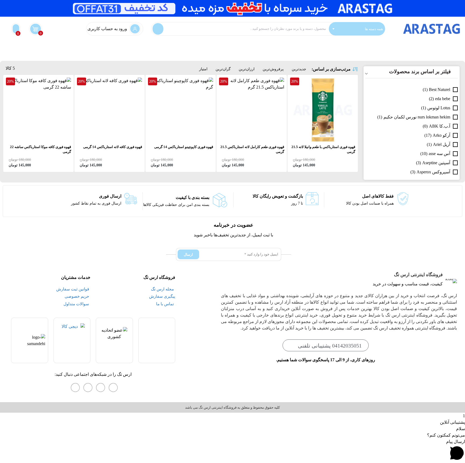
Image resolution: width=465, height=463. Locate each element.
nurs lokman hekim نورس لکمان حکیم (416, 117)
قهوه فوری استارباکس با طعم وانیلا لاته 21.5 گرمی (323, 149)
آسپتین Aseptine (436, 162)
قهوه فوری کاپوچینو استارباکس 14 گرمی (183, 147)
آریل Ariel (441, 144)
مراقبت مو (302, 46)
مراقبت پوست (330, 46)
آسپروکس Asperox (433, 172)
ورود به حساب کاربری (107, 28)
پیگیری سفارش (179, 46)
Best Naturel (439, 89)
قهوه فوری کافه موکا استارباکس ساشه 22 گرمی (40, 149)
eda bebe (442, 98)
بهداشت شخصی (403, 46)
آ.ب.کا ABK (439, 126)
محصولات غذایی (212, 46)
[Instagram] (113, 387)
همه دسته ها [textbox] (374, 29)
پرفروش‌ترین (273, 69)
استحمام (428, 46)
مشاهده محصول (340, 80)
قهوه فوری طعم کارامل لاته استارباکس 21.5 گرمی (252, 149)
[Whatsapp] (100, 387)
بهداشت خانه (452, 46)
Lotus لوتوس (438, 108)
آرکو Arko (441, 135)
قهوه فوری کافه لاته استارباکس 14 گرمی (112, 147)
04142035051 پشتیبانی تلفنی (330, 346)
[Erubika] (75, 387)
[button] (232, 451)
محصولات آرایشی (273, 46)
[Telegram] (88, 387)
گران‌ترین (223, 69)
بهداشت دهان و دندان (365, 46)
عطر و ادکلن (242, 46)
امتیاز (203, 69)
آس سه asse (439, 153)
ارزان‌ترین (247, 69)
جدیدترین (299, 69)
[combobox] (357, 29)
